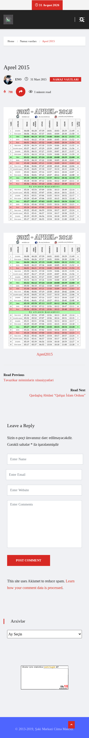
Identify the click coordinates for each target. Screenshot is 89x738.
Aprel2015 (45, 354)
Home (11, 41)
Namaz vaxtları (28, 41)
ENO (17, 79)
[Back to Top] (71, 725)
